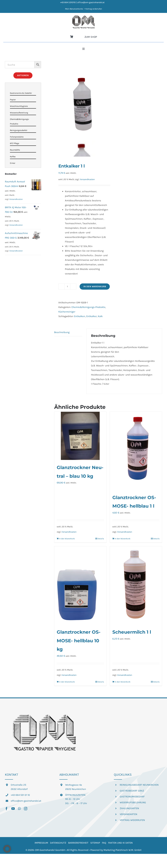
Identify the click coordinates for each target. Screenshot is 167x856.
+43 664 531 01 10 (20, 794)
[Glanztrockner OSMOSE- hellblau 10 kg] (80, 585)
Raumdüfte (15, 150)
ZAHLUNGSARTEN (129, 808)
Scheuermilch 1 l (131, 632)
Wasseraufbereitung (19, 113)
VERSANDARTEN (128, 814)
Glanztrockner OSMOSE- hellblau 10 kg (78, 640)
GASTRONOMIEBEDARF (132, 796)
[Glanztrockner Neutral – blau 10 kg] (80, 436)
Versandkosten (87, 179)
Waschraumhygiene (19, 106)
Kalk (100, 316)
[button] (7, 849)
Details (101, 538)
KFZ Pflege (14, 143)
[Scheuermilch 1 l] (136, 585)
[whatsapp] (19, 808)
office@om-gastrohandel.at (26, 800)
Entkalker (91, 316)
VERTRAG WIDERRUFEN (132, 820)
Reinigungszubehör (18, 130)
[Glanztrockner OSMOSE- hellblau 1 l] (136, 451)
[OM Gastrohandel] (83, 16)
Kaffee (12, 156)
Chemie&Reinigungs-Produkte (88, 307)
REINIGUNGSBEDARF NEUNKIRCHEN (139, 784)
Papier (13, 99)
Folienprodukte (16, 137)
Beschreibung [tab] (61, 332)
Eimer (12, 163)
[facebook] (6, 808)
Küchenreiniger (66, 311)
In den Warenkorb (94, 286)
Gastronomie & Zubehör (21, 93)
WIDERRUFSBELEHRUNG (133, 802)
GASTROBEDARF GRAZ (132, 790)
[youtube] (13, 808)
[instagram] (25, 808)
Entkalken (79, 316)
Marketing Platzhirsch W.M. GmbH (122, 849)
